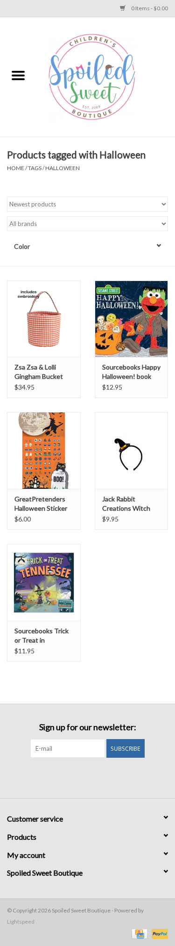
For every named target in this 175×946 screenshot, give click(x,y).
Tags (35, 168)
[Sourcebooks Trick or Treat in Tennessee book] (44, 582)
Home (15, 168)
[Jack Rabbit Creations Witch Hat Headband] (131, 450)
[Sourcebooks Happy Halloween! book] (131, 319)
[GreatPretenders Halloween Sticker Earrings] (44, 450)
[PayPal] (158, 933)
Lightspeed (21, 921)
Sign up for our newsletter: (87, 727)
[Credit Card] (138, 933)
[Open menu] (18, 75)
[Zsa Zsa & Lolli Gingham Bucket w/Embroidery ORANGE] (44, 319)
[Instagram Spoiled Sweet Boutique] (95, 776)
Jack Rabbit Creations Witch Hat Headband (126, 504)
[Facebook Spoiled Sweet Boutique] (79, 776)
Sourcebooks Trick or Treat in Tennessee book (41, 636)
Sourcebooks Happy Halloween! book (131, 371)
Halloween (62, 168)
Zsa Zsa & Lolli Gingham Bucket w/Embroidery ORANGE (38, 372)
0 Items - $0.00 (149, 8)
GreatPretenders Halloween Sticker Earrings (40, 504)
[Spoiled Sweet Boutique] (106, 76)
